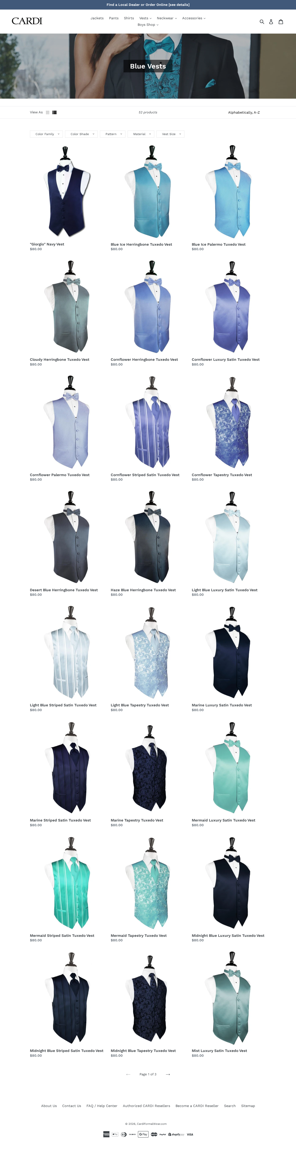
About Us (49, 1106)
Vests (144, 18)
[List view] (54, 112)
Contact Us (71, 1106)
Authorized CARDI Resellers (146, 1106)
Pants (114, 18)
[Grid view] (48, 112)
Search (230, 1106)
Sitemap (248, 1106)
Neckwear (166, 18)
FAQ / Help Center (101, 1106)
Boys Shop (147, 25)
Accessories (192, 18)
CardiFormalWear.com (152, 1123)
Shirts (129, 18)
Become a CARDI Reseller (197, 1106)
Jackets (97, 18)
